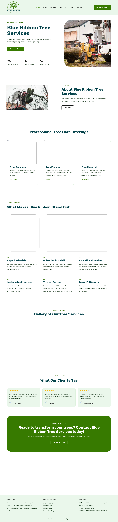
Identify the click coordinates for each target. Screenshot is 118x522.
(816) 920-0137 (89, 508)
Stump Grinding (48, 511)
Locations (62, 7)
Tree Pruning (47, 505)
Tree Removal (47, 508)
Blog (72, 7)
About (45, 7)
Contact (79, 7)
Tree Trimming (48, 503)
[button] (66, 7)
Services (53, 7)
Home (38, 7)
